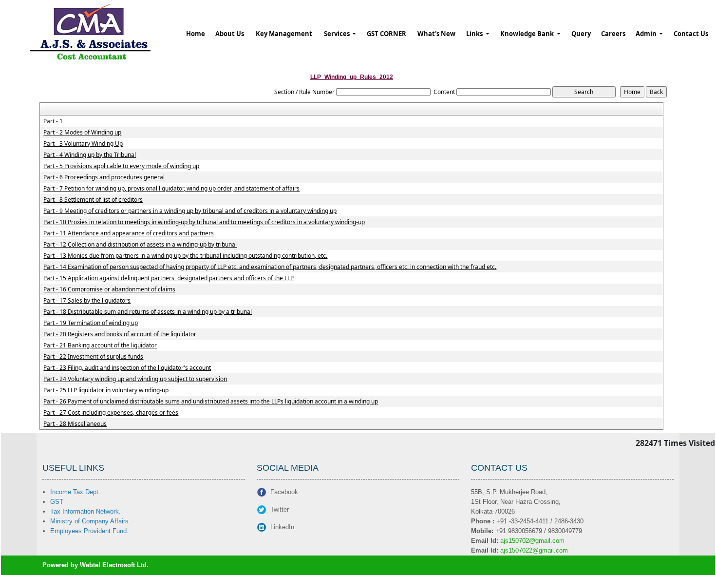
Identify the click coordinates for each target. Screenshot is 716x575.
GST (56, 501)
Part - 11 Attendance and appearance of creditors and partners (128, 233)
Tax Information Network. (85, 511)
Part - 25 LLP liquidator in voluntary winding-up (106, 390)
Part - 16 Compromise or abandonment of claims (109, 289)
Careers (613, 33)
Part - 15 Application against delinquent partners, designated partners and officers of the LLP (168, 278)
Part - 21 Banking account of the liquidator (100, 345)
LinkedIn (282, 527)
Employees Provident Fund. (89, 531)
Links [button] (475, 33)
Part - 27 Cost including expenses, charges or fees (110, 413)
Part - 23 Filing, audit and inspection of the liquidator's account (127, 368)
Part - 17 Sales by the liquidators (87, 301)
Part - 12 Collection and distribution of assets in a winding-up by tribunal (140, 245)
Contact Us (691, 33)
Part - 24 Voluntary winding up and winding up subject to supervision (135, 379)
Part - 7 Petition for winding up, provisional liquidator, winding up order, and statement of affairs (171, 188)
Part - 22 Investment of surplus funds (93, 357)
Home (195, 33)
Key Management (284, 33)
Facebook (284, 492)
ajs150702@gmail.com (532, 540)
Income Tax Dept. (75, 492)
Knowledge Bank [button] (527, 33)
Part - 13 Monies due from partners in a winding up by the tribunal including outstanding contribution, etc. (185, 256)
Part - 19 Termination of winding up (90, 323)
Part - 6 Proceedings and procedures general (104, 177)
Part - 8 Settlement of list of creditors (93, 200)
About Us (229, 33)
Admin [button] (647, 33)
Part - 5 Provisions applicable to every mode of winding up (121, 166)
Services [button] (337, 33)
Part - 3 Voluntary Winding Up (83, 144)
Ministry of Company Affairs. (90, 521)
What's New (436, 33)
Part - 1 (53, 121)
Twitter (279, 509)
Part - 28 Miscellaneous (75, 424)
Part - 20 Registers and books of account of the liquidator (119, 334)
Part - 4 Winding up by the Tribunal (89, 155)
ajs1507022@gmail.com (534, 550)
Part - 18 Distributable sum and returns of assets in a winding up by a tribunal (147, 312)
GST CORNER (386, 33)
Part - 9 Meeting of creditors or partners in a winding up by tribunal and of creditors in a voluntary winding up (190, 211)
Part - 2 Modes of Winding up (82, 132)
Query (581, 33)
